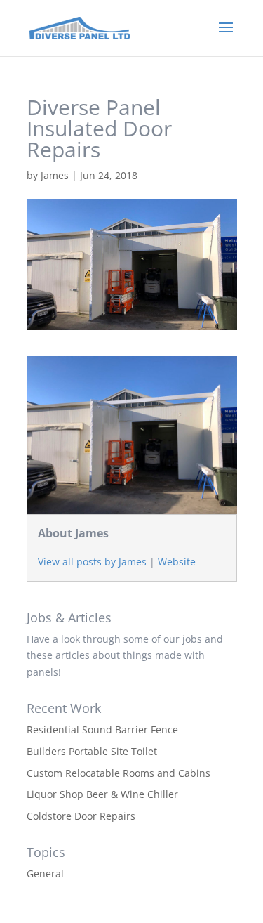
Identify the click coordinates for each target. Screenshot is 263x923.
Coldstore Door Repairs (81, 816)
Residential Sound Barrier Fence (102, 729)
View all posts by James (92, 561)
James (55, 175)
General (45, 873)
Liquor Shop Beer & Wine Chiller (102, 794)
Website (177, 561)
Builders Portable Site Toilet (92, 751)
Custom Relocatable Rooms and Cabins (118, 773)
